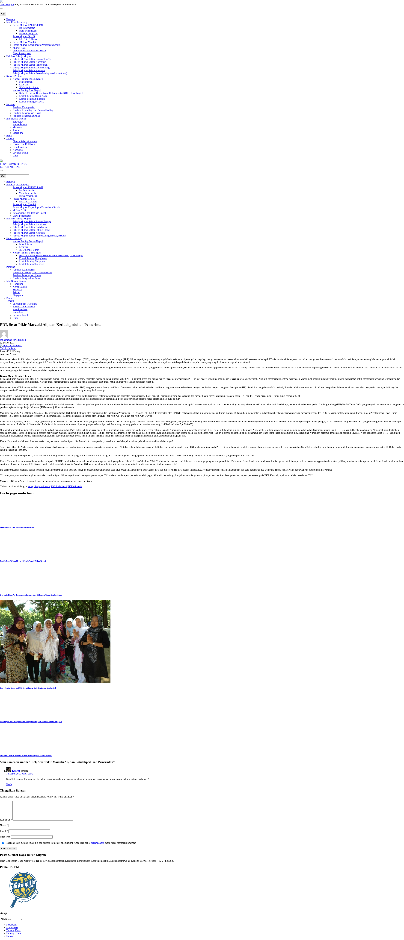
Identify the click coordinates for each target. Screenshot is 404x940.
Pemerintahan (26, 81)
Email (4, 831)
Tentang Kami (13, 930)
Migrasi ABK (19, 47)
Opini (11, 4)
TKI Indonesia (75, 486)
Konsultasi (18, 149)
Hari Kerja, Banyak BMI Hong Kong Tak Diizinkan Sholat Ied (28, 688)
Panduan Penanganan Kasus (27, 113)
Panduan (10, 104)
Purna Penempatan (28, 33)
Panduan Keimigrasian (24, 107)
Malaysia (17, 127)
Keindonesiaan (20, 147)
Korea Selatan (20, 124)
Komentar (6, 819)
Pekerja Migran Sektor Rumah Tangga (32, 59)
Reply (9, 784)
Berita (9, 135)
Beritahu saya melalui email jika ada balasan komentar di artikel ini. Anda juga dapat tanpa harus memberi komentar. (71, 842)
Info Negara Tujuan (16, 118)
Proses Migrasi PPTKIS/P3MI (28, 25)
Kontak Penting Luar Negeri (27, 90)
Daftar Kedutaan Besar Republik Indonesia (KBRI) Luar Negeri (51, 93)
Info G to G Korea (28, 39)
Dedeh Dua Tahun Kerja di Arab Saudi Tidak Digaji (23, 561)
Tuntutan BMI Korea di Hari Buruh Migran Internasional (26, 755)
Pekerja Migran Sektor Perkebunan (30, 64)
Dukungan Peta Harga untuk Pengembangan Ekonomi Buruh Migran (31, 721)
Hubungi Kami (13, 933)
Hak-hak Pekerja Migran (18, 56)
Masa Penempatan (28, 30)
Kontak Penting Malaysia (31, 101)
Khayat (16, 770)
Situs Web (5, 836)
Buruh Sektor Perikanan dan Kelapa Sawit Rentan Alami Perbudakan (31, 595)
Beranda (10, 19)
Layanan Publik (20, 152)
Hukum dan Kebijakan (24, 144)
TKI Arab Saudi (59, 486)
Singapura (18, 132)
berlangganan (97, 842)
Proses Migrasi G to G (24, 36)
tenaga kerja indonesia (39, 486)
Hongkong (18, 121)
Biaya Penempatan (22, 53)
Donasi (9, 936)
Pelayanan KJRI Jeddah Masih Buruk (17, 527)
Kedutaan (24, 84)
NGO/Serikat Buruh (29, 87)
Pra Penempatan (27, 27)
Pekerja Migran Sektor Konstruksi (30, 62)
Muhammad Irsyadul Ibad (13, 339)
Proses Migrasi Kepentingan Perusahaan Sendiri (36, 45)
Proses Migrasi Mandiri (24, 42)
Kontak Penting (14, 76)
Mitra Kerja (12, 927)
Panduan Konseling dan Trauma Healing (33, 110)
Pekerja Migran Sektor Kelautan (29, 70)
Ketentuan (11, 924)
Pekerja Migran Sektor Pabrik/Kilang (31, 67)
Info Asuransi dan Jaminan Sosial (29, 50)
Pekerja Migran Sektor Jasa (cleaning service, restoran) (40, 73)
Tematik (4, 4)
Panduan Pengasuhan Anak (26, 115)
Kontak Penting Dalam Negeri (28, 79)
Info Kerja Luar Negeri (17, 22)
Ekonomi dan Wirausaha (25, 141)
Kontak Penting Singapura (32, 98)
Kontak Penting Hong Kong (33, 96)
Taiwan (16, 130)
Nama (4, 825)
